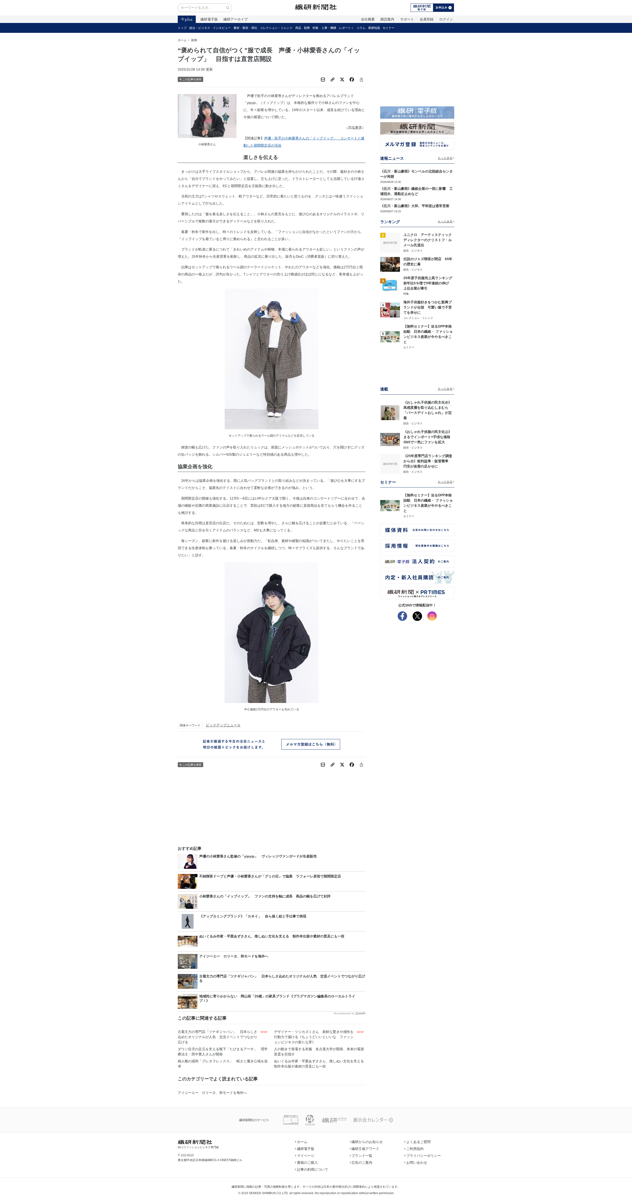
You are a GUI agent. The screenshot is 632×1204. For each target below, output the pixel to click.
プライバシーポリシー (423, 1156)
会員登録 (427, 19)
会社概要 (368, 19)
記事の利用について (312, 1169)
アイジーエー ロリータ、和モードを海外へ (212, 1093)
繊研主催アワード (365, 1149)
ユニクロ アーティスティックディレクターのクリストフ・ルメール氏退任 (427, 240)
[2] (390, 264)
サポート (407, 19)
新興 (307, 28)
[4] (390, 310)
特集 (315, 28)
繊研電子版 (209, 19)
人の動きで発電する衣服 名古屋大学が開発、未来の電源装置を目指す (319, 1051)
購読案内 (387, 19)
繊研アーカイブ (235, 19)
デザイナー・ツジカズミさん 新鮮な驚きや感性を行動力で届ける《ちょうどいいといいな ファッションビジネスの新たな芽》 (314, 1037)
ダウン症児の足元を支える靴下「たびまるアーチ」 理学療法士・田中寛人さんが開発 (223, 1051)
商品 (298, 28)
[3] (390, 286)
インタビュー (222, 28)
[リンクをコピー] (332, 79)
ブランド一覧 (362, 1156)
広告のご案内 (362, 1163)
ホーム (182, 40)
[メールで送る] (323, 79)
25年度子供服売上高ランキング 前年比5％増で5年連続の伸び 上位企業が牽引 (429, 283)
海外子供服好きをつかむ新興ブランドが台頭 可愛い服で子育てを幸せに (427, 307)
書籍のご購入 (307, 1163)
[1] (390, 242)
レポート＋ (346, 28)
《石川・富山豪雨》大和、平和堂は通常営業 (414, 206)
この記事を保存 (191, 79)
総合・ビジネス (199, 28)
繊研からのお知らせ (367, 1142)
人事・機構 (328, 28)
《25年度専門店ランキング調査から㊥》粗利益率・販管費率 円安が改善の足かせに (427, 461)
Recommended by (344, 1013)
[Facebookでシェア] (352, 79)
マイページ (305, 1156)
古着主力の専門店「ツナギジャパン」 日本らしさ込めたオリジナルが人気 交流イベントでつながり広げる (217, 1037)
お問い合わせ (416, 1163)
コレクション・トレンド (276, 28)
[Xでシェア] (342, 79)
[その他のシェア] (361, 79)
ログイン (446, 19)
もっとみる (445, 158)
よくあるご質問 (418, 1142)
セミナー (389, 28)
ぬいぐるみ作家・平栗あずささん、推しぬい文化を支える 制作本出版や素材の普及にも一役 (319, 1063)
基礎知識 (374, 28)
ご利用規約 (415, 1149)
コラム (360, 28)
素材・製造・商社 (245, 28)
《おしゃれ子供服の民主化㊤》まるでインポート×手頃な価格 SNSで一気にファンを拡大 (428, 437)
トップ (182, 28)
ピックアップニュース (223, 725)
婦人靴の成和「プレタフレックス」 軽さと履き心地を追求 (223, 1063)
